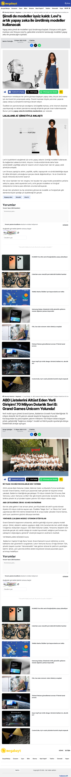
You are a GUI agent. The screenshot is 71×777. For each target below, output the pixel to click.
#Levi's (26, 197)
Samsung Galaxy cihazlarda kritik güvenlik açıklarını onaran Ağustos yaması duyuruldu (48, 310)
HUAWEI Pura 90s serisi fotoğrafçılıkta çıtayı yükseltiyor (50, 257)
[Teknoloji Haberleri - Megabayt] (11, 750)
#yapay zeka (8, 197)
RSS (18, 770)
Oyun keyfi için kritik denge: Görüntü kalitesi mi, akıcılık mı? (50, 362)
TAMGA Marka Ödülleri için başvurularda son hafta (48, 292)
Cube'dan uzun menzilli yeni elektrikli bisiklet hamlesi (49, 274)
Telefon (47, 8)
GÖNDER (65, 225)
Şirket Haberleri (27, 12)
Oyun (20, 8)
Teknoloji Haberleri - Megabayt (12, 12)
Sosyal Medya (5, 8)
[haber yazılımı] (64, 776)
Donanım (14, 8)
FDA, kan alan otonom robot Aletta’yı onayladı (47, 326)
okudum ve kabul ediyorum (21, 224)
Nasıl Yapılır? (40, 8)
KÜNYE (61, 750)
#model (18, 197)
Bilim (25, 8)
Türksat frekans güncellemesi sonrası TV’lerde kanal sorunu (48, 345)
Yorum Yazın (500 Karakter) (11, 208)
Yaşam (62, 8)
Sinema (31, 8)
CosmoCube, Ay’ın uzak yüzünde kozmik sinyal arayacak (50, 379)
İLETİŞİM (67, 750)
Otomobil (55, 8)
